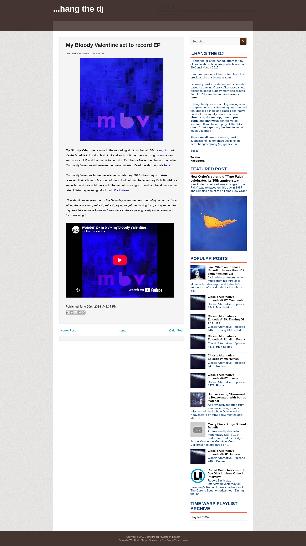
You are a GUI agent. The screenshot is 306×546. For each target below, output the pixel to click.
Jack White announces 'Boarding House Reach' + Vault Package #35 (226, 270)
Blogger (176, 537)
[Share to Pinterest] (83, 312)
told (118, 190)
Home (122, 330)
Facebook (197, 160)
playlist (195, 517)
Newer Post (68, 330)
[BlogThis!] (72, 312)
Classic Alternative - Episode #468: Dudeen (224, 452)
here (167, 165)
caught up (163, 150)
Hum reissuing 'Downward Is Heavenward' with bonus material (227, 397)
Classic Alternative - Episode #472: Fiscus (223, 376)
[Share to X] (75, 312)
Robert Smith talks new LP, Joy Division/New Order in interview (227, 473)
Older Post (176, 330)
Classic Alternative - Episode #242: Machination (227, 298)
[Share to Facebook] (79, 312)
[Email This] (68, 312)
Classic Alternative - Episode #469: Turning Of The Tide (226, 319)
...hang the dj (78, 8)
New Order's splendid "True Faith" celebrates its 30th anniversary (217, 178)
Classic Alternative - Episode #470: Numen (223, 357)
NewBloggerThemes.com (175, 540)
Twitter (195, 157)
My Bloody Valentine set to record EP (113, 45)
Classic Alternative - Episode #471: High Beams (227, 337)
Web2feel (134, 540)
